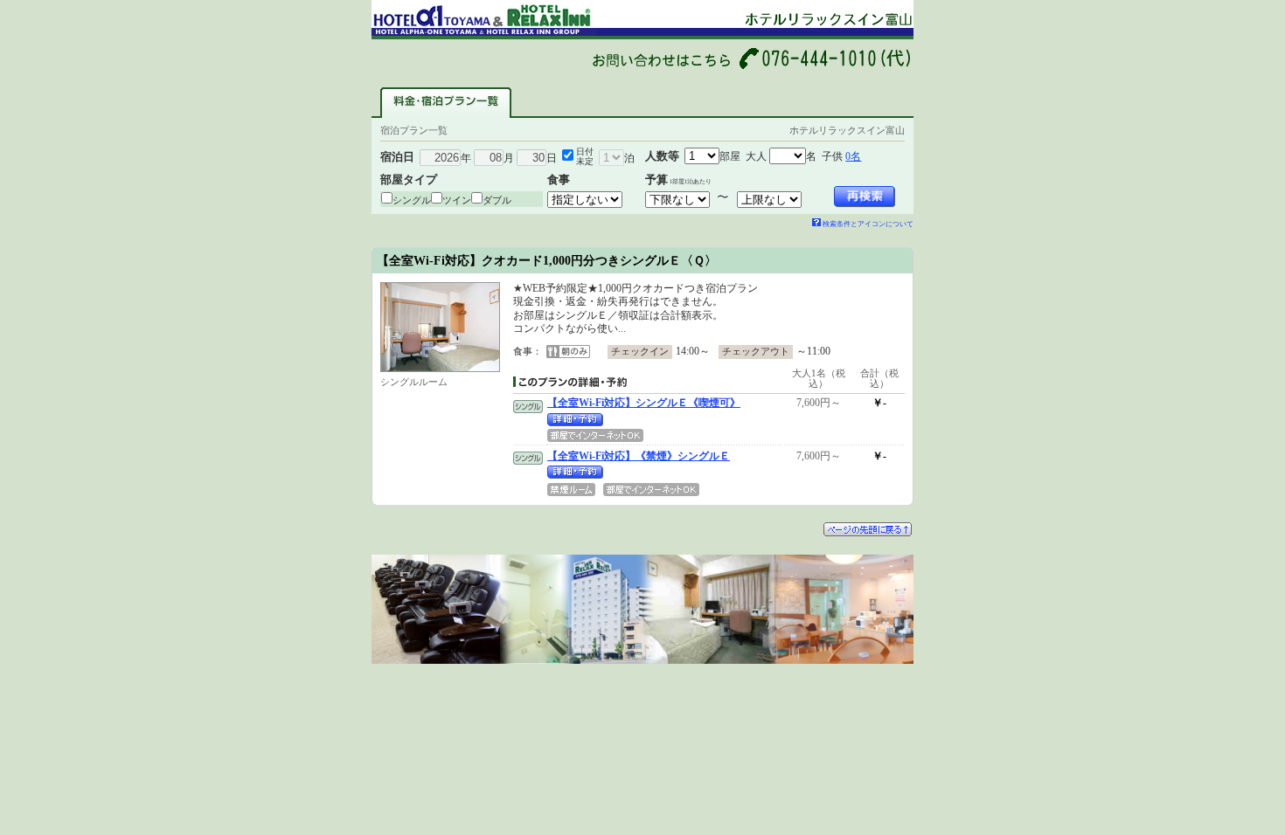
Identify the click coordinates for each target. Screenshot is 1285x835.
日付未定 (585, 156)
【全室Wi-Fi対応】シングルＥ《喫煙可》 (643, 403)
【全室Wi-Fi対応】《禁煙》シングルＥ (638, 456)
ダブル (497, 200)
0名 (853, 156)
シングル (411, 200)
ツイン (456, 200)
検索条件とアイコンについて (868, 224)
